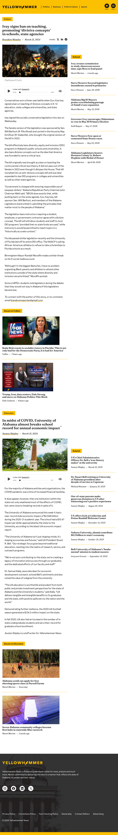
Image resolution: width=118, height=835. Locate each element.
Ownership (67, 814)
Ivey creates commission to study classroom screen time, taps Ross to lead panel (86, 66)
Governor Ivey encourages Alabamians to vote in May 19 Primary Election (92, 120)
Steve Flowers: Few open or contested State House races (86, 137)
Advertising (98, 814)
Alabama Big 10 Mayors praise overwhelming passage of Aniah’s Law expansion (87, 102)
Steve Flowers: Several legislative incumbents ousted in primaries (89, 84)
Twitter (57, 39)
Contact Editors (82, 814)
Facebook (65, 39)
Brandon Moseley (11, 39)
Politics (7, 19)
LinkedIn (61, 39)
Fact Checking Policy (48, 814)
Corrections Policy (27, 814)
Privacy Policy (8, 814)
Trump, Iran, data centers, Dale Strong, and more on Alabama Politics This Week (24, 395)
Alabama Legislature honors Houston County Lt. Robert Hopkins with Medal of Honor (87, 155)
